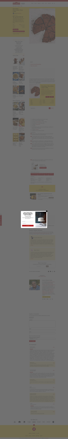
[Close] (46, 211)
